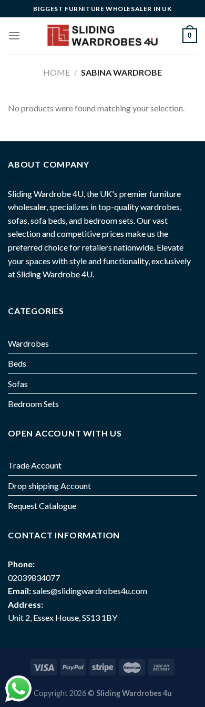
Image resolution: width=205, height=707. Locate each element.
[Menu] (14, 35)
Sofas (18, 384)
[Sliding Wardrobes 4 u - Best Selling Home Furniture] (101, 35)
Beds (17, 363)
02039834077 (34, 578)
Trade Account (35, 465)
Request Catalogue (42, 506)
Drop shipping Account (49, 486)
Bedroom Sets (33, 404)
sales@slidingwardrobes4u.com (90, 591)
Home (56, 72)
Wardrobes (28, 343)
